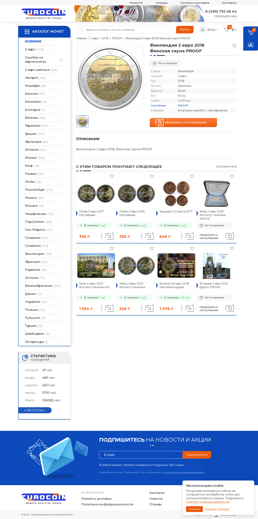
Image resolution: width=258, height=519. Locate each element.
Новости (136, 3)
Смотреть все (226, 166)
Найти (185, 29)
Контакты (229, 3)
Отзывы (162, 3)
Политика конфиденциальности (107, 504)
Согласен (194, 509)
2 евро (94, 38)
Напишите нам (225, 16)
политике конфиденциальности (207, 502)
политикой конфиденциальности (184, 472)
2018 (105, 38)
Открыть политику (217, 509)
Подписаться (196, 455)
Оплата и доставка (195, 3)
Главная (81, 38)
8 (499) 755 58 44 (221, 11)
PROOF (117, 38)
